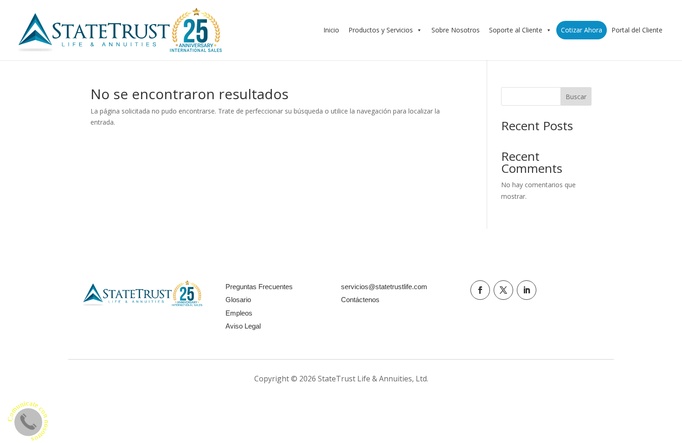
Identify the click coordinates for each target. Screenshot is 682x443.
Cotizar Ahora (581, 29)
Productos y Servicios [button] (380, 29)
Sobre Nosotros (455, 29)
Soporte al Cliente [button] (515, 29)
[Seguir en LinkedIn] (526, 290)
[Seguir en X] (503, 290)
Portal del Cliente (637, 29)
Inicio (331, 29)
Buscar (576, 96)
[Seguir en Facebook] (480, 290)
